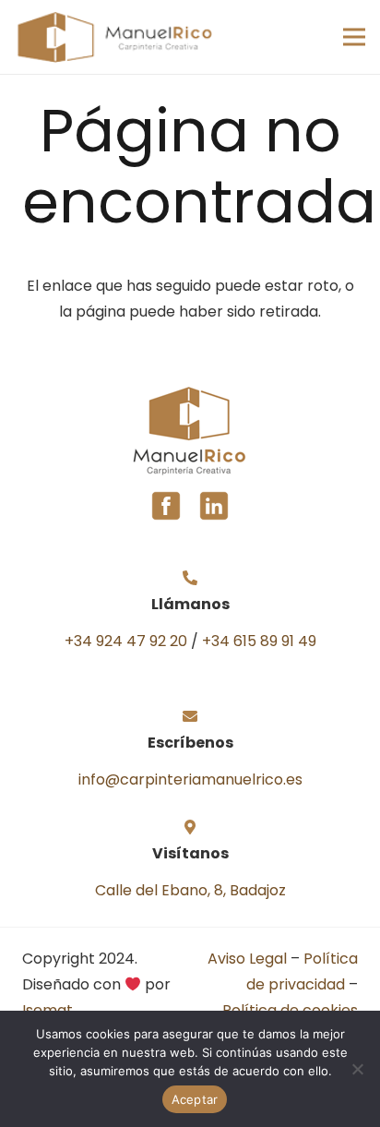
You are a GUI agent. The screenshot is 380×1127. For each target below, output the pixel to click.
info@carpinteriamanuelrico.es (190, 779)
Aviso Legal (247, 958)
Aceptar (195, 1099)
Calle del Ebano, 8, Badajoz (190, 890)
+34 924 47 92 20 (126, 641)
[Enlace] (114, 37)
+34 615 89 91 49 (259, 641)
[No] (357, 1069)
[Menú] (354, 37)
